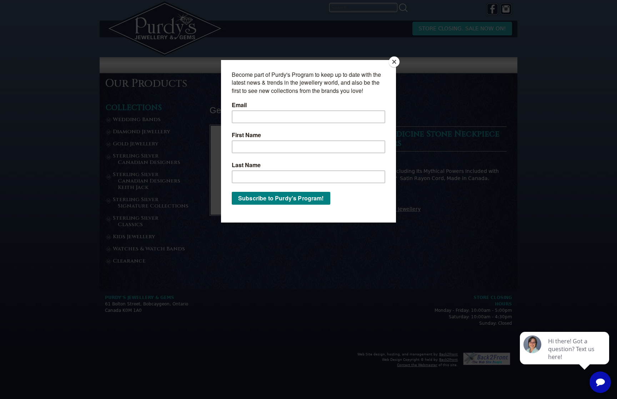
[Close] (394, 61)
